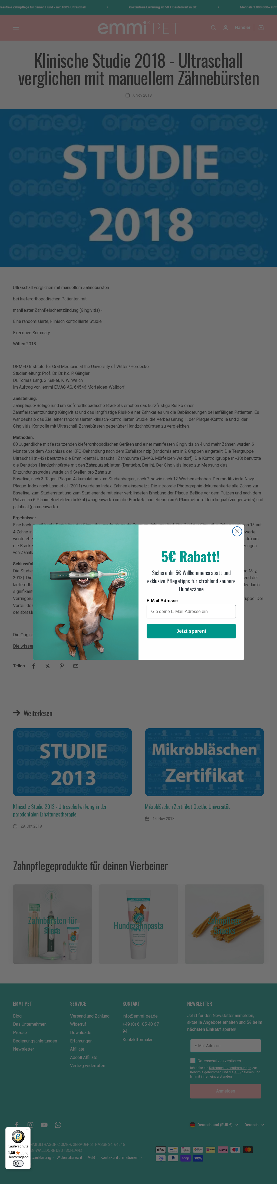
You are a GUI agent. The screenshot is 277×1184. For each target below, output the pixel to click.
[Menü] (27, 1130)
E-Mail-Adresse (162, 600)
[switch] (18, 1163)
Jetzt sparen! (191, 631)
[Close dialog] (237, 531)
